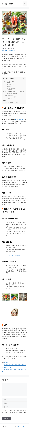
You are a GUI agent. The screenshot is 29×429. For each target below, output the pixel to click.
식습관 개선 (9, 98)
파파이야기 (7, 362)
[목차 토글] (22, 78)
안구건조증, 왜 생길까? (10, 81)
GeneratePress (22, 426)
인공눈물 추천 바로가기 (14, 255)
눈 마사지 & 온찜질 (11, 97)
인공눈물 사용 (10, 95)
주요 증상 (9, 83)
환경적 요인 (9, 86)
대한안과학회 (19, 119)
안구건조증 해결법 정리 (12, 102)
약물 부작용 (9, 89)
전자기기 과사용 (10, 84)
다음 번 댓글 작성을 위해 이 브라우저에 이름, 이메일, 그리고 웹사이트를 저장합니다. (15, 412)
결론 (5, 100)
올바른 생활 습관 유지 (12, 93)
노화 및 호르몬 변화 (11, 88)
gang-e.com (7, 3)
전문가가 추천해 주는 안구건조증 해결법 (14, 91)
